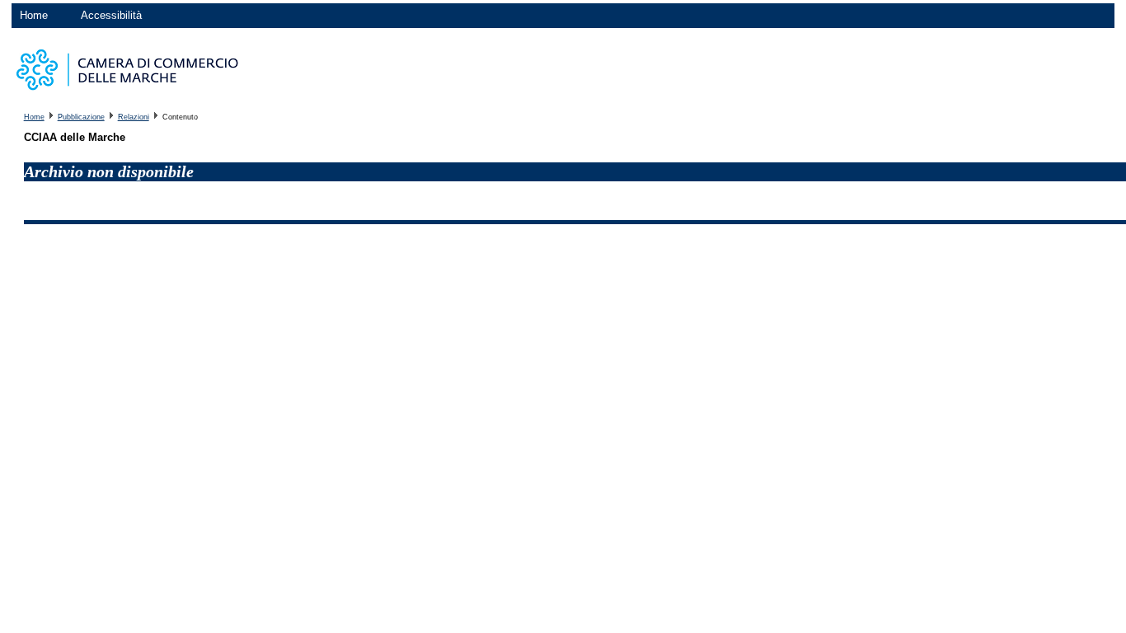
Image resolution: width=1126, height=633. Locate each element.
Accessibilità (111, 15)
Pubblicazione (81, 117)
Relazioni (133, 117)
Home (34, 15)
